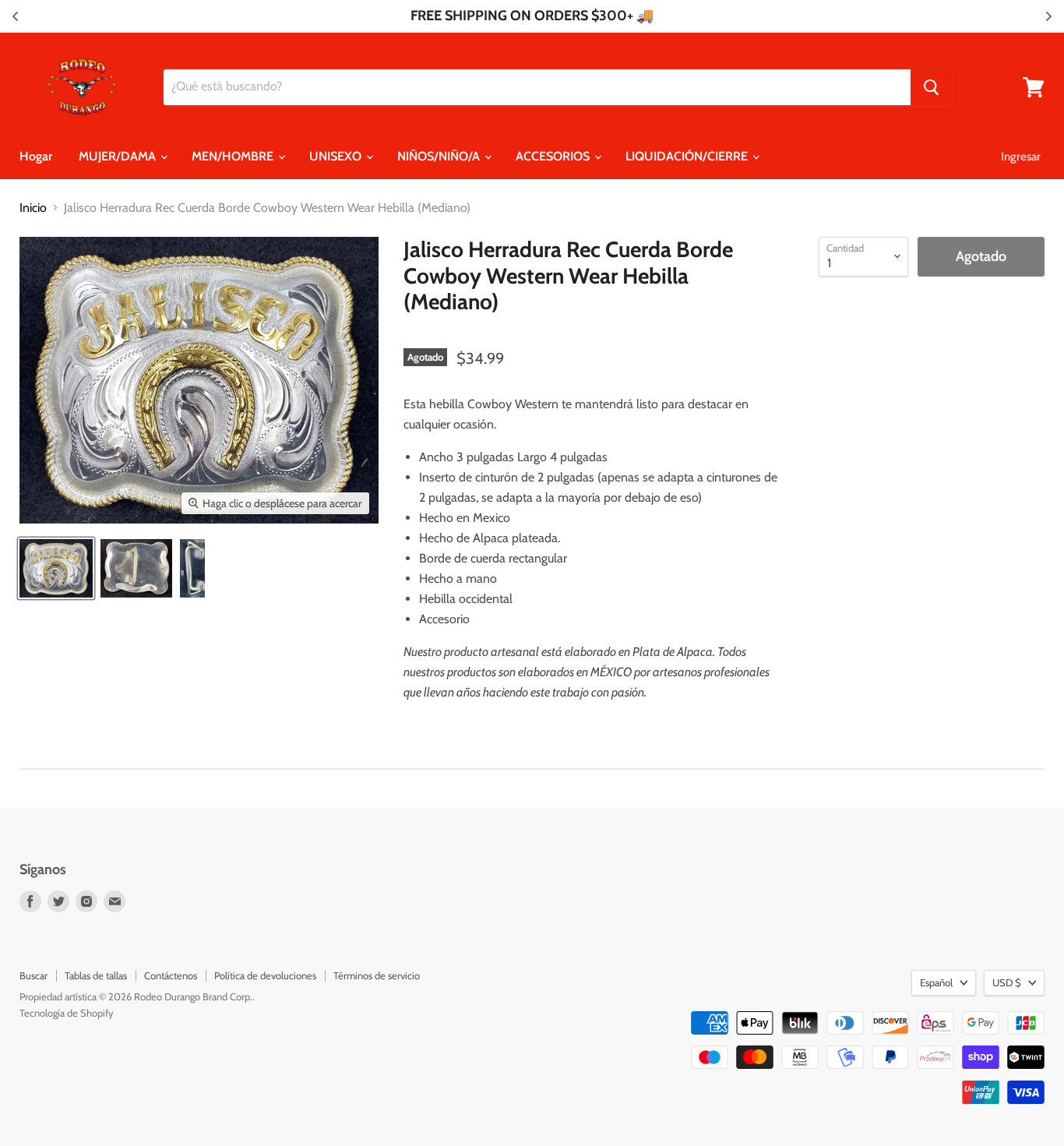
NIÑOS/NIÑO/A (440, 156)
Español (936, 982)
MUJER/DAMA (119, 156)
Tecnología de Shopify (66, 1013)
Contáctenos (170, 975)
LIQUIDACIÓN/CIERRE (688, 156)
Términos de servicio (376, 975)
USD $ (1006, 982)
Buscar (33, 975)
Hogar (35, 156)
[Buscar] (932, 87)
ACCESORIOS (554, 156)
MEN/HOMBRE (234, 156)
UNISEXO (337, 156)
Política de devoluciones (265, 975)
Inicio (33, 208)
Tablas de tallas (96, 975)
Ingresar (1021, 157)
